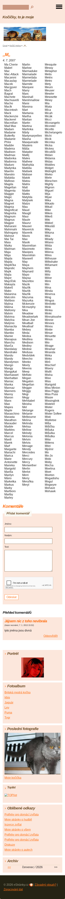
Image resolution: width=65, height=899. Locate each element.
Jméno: (8, 524)
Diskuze (10, 844)
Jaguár (9, 702)
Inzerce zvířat (13, 824)
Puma (8, 712)
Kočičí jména (15, 46)
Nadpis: (8, 535)
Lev (7, 707)
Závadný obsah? (45, 884)
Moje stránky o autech (18, 849)
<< (9, 867)
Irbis (7, 697)
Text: (7, 547)
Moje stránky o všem (18, 829)
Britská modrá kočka (18, 692)
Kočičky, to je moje (18, 17)
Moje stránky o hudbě (18, 819)
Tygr (7, 717)
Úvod (5, 46)
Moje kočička (13, 777)
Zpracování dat (13, 889)
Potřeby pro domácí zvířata (22, 814)
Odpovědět (51, 635)
